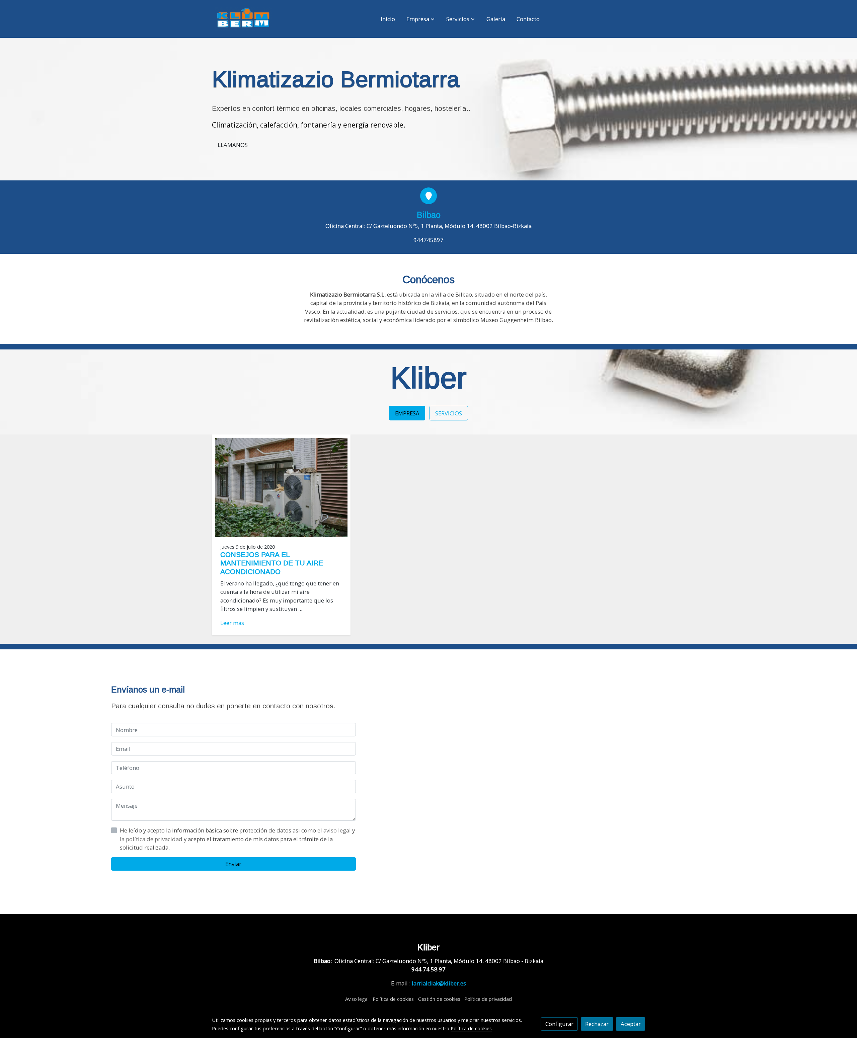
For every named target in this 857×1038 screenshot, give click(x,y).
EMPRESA (407, 413)
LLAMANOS (233, 145)
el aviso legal (334, 830)
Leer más (232, 623)
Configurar (559, 1024)
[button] (420, 19)
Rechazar (597, 1024)
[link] (243, 19)
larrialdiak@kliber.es (439, 983)
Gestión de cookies (439, 998)
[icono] (428, 195)
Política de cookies (393, 998)
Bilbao (429, 215)
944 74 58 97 (428, 969)
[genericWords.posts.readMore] (281, 487)
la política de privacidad (152, 839)
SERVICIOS (448, 413)
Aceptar (631, 1024)
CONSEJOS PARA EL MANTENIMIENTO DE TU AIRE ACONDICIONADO (271, 563)
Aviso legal (357, 998)
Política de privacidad (488, 998)
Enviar (233, 864)
